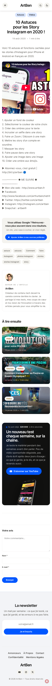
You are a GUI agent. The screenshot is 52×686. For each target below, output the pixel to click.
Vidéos (32, 15)
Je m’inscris (26, 631)
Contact (40, 653)
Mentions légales (35, 657)
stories (40, 256)
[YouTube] (19, 672)
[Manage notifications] (47, 681)
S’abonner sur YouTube (26, 471)
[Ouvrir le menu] (5, 5)
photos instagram (25, 256)
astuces (18, 251)
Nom (4, 556)
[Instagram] (26, 672)
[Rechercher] (40, 5)
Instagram (8, 256)
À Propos (28, 653)
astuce (7, 251)
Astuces (20, 15)
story (26, 262)
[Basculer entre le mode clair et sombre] (47, 5)
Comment (30, 251)
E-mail (5, 567)
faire (41, 251)
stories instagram (11, 262)
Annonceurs (14, 653)
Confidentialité (15, 657)
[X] (32, 672)
